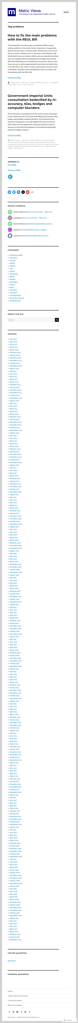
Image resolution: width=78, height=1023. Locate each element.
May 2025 (13, 377)
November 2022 (16, 457)
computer (43, 142)
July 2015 (13, 671)
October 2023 (15, 427)
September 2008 (16, 883)
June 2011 (13, 800)
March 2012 (14, 776)
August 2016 (14, 637)
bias (20, 142)
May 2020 (13, 535)
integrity (47, 144)
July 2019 (13, 554)
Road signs (14, 282)
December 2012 (15, 752)
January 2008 (15, 905)
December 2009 (15, 848)
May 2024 (13, 409)
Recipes (12, 279)
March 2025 (14, 382)
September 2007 (16, 916)
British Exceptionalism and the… (40, 224)
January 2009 (15, 873)
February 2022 (15, 478)
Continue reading (14, 78)
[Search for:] (31, 320)
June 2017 (13, 610)
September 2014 (16, 698)
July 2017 (13, 607)
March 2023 (14, 446)
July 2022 (13, 468)
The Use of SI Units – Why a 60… (40, 212)
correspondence (13, 144)
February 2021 (15, 511)
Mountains (14, 274)
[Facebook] (18, 192)
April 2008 (13, 897)
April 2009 (14, 867)
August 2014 (14, 701)
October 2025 (15, 363)
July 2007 (13, 921)
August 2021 (14, 495)
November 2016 (15, 629)
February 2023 (15, 449)
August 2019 (14, 551)
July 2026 (13, 339)
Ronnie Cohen (15, 82)
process (10, 84)
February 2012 (15, 779)
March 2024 (14, 414)
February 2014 (15, 717)
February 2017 (15, 621)
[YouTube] (27, 192)
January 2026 (15, 355)
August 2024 (14, 401)
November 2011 (15, 787)
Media (12, 271)
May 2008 (13, 894)
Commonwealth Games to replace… (34, 230)
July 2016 (13, 639)
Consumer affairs (35, 82)
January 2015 (14, 688)
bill (51, 82)
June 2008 (13, 891)
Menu (66, 12)
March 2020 (14, 540)
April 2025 (13, 379)
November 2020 (16, 519)
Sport (12, 287)
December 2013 (15, 722)
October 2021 (15, 489)
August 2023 (14, 433)
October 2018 (15, 570)
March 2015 (14, 682)
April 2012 (13, 773)
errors (32, 144)
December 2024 (15, 390)
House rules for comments (18, 996)
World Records (15, 301)
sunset (19, 84)
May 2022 (13, 473)
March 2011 (14, 808)
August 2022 (14, 465)
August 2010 (14, 827)
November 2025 (16, 360)
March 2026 (14, 350)
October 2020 (15, 521)
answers (16, 142)
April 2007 (13, 929)
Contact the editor (15, 1000)
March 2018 (14, 588)
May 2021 (13, 503)
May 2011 (13, 803)
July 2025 (13, 371)
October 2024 (15, 395)
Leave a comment (28, 84)
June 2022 (13, 470)
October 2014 (15, 696)
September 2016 (16, 634)
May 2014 (13, 709)
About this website (15, 1005)
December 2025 (15, 358)
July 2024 (13, 403)
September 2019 (16, 548)
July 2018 (13, 578)
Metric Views (12, 1017)
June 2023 (13, 438)
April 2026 (14, 347)
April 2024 (13, 411)
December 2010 (15, 816)
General (13, 260)
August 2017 (14, 604)
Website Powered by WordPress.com (28, 1017)
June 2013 (13, 736)
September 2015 (16, 666)
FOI (35, 144)
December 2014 (15, 690)
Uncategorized (15, 295)
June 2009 (13, 862)
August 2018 (14, 575)
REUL (14, 84)
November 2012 (15, 755)
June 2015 (13, 674)
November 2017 (15, 596)
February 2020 (15, 543)
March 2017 (14, 618)
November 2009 (16, 851)
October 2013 (14, 728)
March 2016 (14, 650)
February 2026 (15, 352)
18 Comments (18, 148)
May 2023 (13, 441)
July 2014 (13, 704)
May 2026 (13, 344)
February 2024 (15, 417)
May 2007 (13, 926)
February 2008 (15, 902)
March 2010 (14, 840)
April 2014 (13, 712)
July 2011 (13, 798)
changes (36, 142)
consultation (50, 142)
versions (10, 148)
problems (55, 82)
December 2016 (15, 626)
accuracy (10, 142)
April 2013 (13, 741)
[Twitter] (14, 192)
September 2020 (16, 524)
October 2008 (15, 881)
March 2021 (14, 508)
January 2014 (14, 720)
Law (47, 82)
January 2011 (14, 814)
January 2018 (14, 594)
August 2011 (14, 795)
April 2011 (13, 806)
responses (36, 146)
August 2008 (14, 886)
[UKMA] (29, 1012)
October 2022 (15, 460)
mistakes (56, 144)
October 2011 (14, 789)
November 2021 (15, 486)
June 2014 (13, 706)
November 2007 (16, 910)
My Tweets (12, 961)
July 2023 (13, 436)
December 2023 (15, 422)
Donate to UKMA (14, 170)
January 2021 (14, 513)
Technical (51, 140)
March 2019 (14, 562)
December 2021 (15, 484)
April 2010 (13, 838)
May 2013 (13, 739)
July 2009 (13, 859)
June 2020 (13, 532)
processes (17, 146)
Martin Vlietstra (15, 140)
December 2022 (15, 454)
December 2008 (15, 875)
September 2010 (16, 824)
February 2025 (15, 385)
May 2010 (13, 835)
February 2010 (15, 843)
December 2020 (15, 516)
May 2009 (13, 865)
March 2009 (14, 870)
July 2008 (13, 889)
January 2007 (15, 937)
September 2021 (16, 492)
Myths (46, 140)
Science (12, 285)
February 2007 (15, 934)
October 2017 (14, 599)
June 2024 (13, 406)
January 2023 (15, 452)
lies (51, 144)
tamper (47, 146)
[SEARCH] (57, 320)
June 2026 (13, 342)
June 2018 (13, 580)
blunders (25, 142)
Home (10, 991)
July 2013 (13, 733)
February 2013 (15, 747)
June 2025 (13, 374)
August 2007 (14, 918)
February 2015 (15, 685)
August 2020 (14, 527)
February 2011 (15, 811)
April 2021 (13, 505)
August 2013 (14, 730)
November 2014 (15, 693)
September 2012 (16, 760)
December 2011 (15, 784)
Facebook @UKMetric (18, 974)
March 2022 (14, 476)
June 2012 (13, 768)
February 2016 (15, 653)
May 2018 (13, 583)
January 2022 (15, 481)
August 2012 (14, 763)
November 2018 (15, 567)
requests (30, 146)
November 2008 (16, 878)
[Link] (32, 192)
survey (42, 146)
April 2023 (13, 444)
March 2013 (14, 744)
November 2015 (15, 661)
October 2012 (15, 757)
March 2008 (14, 899)
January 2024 (15, 419)
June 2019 (13, 556)
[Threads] (23, 192)
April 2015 (13, 680)
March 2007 (14, 932)
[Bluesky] (9, 192)
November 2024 (16, 393)
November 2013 (15, 725)
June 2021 (13, 500)
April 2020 (13, 537)
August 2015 (14, 669)
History (12, 266)
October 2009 (15, 854)
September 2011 (15, 792)
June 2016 (13, 642)
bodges (31, 142)
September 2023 (16, 430)
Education (13, 258)
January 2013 (14, 749)
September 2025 (16, 366)
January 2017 (14, 623)
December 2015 (15, 658)
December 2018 (15, 564)
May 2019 (13, 559)
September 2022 (16, 462)
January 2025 (15, 387)
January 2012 (14, 781)
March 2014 (14, 714)
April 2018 (13, 586)
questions (24, 146)
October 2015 (15, 663)
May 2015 (13, 677)
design (20, 144)
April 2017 (13, 615)
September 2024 (16, 398)
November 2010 (15, 819)
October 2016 (15, 631)
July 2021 (13, 497)
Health (43, 82)
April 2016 (13, 647)
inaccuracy (40, 144)
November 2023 (16, 425)
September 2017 (16, 602)
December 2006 (15, 940)
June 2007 (13, 924)
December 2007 (15, 907)
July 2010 (13, 830)
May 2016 (13, 645)
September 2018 (16, 572)
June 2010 (13, 832)
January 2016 (14, 655)
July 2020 (13, 529)
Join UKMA (12, 165)
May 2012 (13, 771)
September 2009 (16, 857)
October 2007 (15, 913)
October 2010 (15, 822)
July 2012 (13, 765)
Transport (13, 293)
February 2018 (15, 591)
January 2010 (14, 846)
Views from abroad (17, 298)
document (26, 144)
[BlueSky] (9, 1012)
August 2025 (14, 368)
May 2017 (13, 612)
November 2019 (15, 545)
